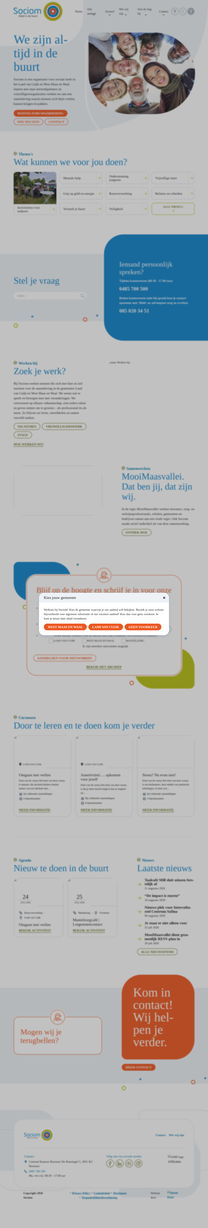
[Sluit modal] (164, 598)
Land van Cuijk (105, 627)
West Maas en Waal (65, 627)
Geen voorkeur (143, 627)
